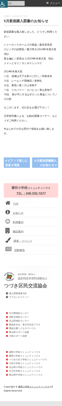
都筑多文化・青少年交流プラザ (24, 324)
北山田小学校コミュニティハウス (25, 367)
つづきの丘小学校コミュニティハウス (28, 359)
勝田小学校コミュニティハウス (24, 355)
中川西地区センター (19, 313)
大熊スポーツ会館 (18, 335)
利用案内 (18, 222)
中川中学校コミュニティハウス (24, 370)
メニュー (55, 3)
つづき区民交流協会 (25, 285)
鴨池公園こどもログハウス (22, 328)
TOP (15, 204)
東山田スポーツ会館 (19, 332)
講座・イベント (23, 241)
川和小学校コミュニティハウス (24, 363)
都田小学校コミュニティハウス (24, 351)
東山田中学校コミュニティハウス (25, 374)
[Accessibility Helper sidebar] (4, 4)
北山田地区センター (19, 320)
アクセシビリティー (19, 296)
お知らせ (18, 213)
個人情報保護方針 (18, 293)
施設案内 (18, 231)
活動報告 (19, 250)
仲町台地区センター (19, 316)
